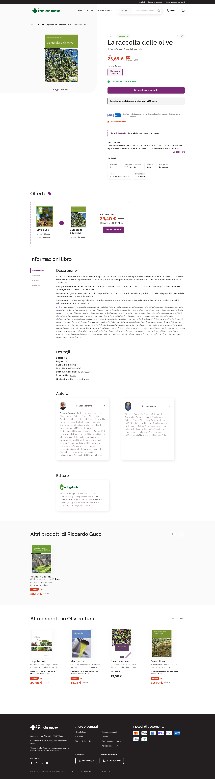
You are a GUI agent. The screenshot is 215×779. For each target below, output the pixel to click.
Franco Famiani (116, 49)
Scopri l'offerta (113, 230)
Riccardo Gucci (130, 49)
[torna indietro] (31, 24)
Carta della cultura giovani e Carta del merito (164, 114)
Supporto (75, 771)
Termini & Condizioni (83, 741)
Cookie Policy (105, 771)
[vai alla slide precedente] (173, 534)
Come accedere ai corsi (175, 2)
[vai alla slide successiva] (181, 534)
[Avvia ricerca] (158, 10)
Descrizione (38, 271)
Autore (35, 280)
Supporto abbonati (155, 2)
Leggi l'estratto (61, 89)
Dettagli (36, 275)
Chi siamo (79, 737)
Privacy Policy (89, 771)
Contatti (142, 2)
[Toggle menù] (31, 11)
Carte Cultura (80, 732)
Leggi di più (179, 152)
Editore (36, 285)
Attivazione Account (110, 746)
